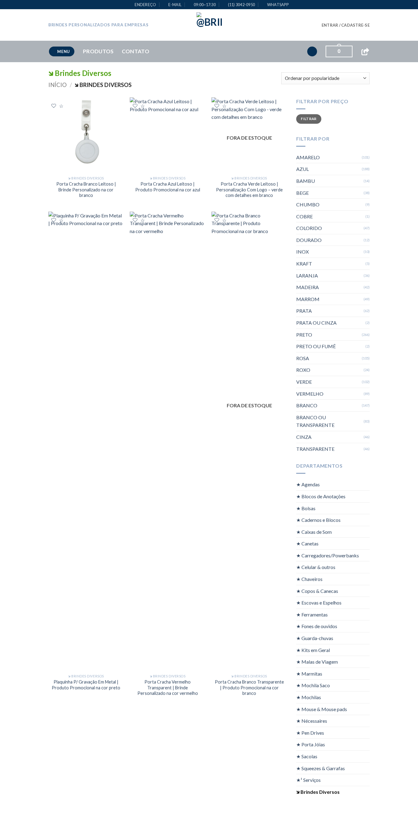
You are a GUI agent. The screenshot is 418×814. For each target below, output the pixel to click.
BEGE (302, 193)
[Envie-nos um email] (309, 25)
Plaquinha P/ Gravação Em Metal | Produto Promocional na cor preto (86, 684)
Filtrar (309, 118)
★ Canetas (307, 543)
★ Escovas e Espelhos (318, 602)
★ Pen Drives (310, 733)
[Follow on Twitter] (301, 25)
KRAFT (304, 263)
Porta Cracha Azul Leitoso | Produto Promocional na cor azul (167, 186)
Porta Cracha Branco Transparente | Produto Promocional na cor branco (249, 687)
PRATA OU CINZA (316, 323)
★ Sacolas (306, 756)
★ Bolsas (305, 508)
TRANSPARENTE (315, 449)
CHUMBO (307, 204)
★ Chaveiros (309, 579)
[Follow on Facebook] (285, 25)
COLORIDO (309, 228)
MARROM (307, 299)
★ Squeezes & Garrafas (320, 768)
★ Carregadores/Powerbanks (327, 555)
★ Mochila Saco (313, 685)
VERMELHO (309, 394)
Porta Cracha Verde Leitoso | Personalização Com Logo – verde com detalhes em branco (249, 189)
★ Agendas (308, 484)
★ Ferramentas (312, 614)
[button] (346, 25)
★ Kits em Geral (313, 650)
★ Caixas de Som (314, 532)
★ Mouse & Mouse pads (321, 709)
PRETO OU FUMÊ (316, 346)
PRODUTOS (98, 51)
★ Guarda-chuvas (314, 638)
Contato (135, 51)
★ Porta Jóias (310, 744)
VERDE (304, 382)
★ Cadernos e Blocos (318, 520)
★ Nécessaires (311, 721)
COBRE (304, 216)
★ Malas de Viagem (317, 662)
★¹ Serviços (308, 780)
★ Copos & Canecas (317, 591)
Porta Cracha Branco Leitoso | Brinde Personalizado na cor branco (86, 189)
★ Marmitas (309, 673)
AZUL (302, 169)
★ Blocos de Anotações (320, 496)
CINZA (304, 437)
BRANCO (306, 405)
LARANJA (307, 275)
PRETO (304, 334)
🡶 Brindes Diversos (318, 792)
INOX (302, 251)
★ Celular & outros (315, 567)
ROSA (302, 358)
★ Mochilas (308, 697)
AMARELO (308, 157)
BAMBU (305, 181)
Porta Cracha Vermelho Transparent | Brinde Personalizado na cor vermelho (167, 687)
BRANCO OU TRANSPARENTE (315, 421)
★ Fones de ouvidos (316, 626)
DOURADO (309, 240)
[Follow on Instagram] (293, 25)
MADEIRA (307, 287)
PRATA (304, 311)
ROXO (303, 370)
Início (57, 84)
